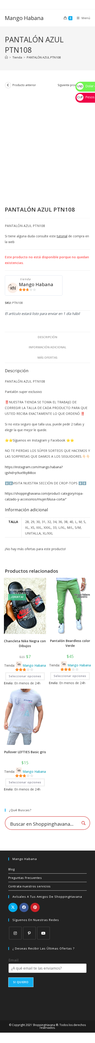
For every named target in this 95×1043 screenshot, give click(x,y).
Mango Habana (24, 18)
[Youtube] (43, 933)
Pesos (86, 97)
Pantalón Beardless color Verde (70, 643)
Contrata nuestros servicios (29, 886)
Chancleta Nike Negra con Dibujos (25, 643)
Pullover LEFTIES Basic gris (25, 752)
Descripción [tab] (47, 337)
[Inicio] (6, 57)
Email (14, 960)
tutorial (62, 236)
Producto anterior (24, 85)
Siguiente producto (70, 85)
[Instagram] (15, 933)
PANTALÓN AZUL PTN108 (44, 57)
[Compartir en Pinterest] (35, 907)
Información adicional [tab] (47, 347)
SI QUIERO (21, 982)
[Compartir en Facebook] (24, 907)
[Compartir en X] (13, 907)
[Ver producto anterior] (8, 85)
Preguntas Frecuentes (25, 878)
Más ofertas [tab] (47, 358)
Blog (11, 869)
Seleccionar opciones (25, 676)
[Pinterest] (29, 933)
